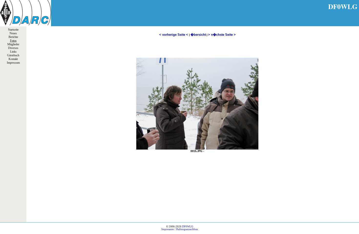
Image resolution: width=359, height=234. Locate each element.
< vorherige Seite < (174, 34)
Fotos (13, 40)
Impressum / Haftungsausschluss (179, 229)
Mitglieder (13, 44)
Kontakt (13, 59)
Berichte (13, 37)
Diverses (13, 48)
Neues (13, 33)
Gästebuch (13, 55)
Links (13, 51)
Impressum (13, 62)
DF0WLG (187, 226)
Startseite (13, 29)
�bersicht (198, 34)
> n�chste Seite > (222, 34)
